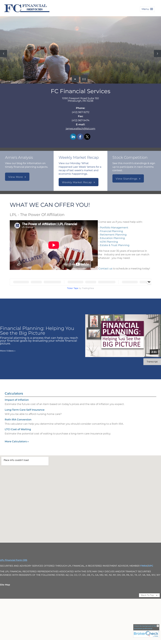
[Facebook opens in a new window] (80, 137)
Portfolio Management (114, 227)
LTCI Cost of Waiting (18, 429)
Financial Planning (111, 231)
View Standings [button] (126, 178)
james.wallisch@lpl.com (80, 128)
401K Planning (109, 241)
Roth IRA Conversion (18, 419)
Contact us (105, 268)
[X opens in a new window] (87, 137)
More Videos (7, 351)
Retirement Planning (113, 234)
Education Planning (112, 238)
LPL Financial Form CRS (13, 560)
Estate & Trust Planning (114, 245)
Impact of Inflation (17, 399)
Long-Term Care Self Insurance (24, 409)
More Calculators (17, 441)
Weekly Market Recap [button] (77, 182)
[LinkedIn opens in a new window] (73, 137)
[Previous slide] (3, 53)
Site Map (5, 584)
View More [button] (15, 176)
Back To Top (148, 595)
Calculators (14, 393)
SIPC (150, 565)
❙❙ (84, 78)
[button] (147, 9)
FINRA (143, 565)
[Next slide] (157, 53)
